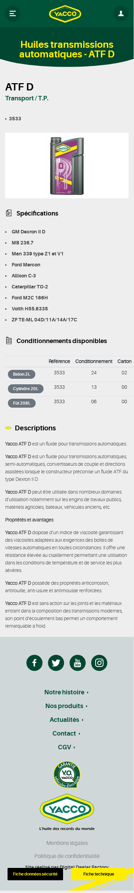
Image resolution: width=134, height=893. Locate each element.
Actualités (64, 719)
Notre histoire (64, 692)
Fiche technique (98, 874)
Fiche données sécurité (35, 874)
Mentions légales (67, 843)
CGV (64, 747)
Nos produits (64, 706)
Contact (64, 733)
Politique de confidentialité (67, 856)
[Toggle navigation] (12, 14)
